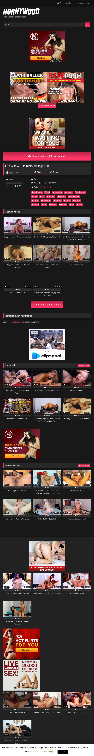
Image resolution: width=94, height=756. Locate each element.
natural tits (47, 200)
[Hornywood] (47, 11)
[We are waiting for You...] (47, 148)
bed (48, 192)
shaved (77, 200)
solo (45, 205)
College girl (38, 192)
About (39, 172)
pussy (68, 200)
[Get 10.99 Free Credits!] (47, 61)
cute (35, 196)
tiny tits (64, 205)
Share (55, 172)
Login (78, 3)
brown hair (58, 192)
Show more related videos (47, 304)
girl (43, 196)
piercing (58, 200)
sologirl (53, 205)
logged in (18, 322)
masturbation (74, 196)
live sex (51, 196)
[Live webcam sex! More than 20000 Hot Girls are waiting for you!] (21, 690)
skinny (36, 205)
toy (72, 205)
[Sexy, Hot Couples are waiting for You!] (47, 571)
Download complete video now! (48, 156)
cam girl (69, 192)
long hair (62, 196)
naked (36, 200)
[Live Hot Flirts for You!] (21, 658)
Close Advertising (47, 105)
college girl (81, 192)
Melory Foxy (45, 187)
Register (87, 3)
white (80, 205)
